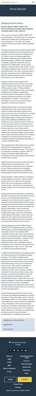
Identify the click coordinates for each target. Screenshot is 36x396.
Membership (7, 325)
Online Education (26, 364)
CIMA (9, 359)
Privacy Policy (18, 384)
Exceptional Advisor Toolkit (26, 357)
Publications (8, 329)
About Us (9, 356)
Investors (27, 361)
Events (9, 371)
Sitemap (18, 387)
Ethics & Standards (9, 368)
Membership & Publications (13, 320)
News (26, 373)
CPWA (9, 362)
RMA (9, 365)
